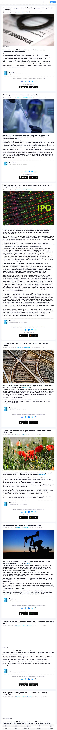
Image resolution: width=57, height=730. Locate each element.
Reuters (29, 563)
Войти (52, 2)
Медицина (25, 97)
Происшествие (26, 347)
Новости (18, 12)
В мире (30, 97)
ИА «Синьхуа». (43, 474)
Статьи (5, 728)
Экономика (29, 189)
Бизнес (24, 189)
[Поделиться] (22, 81)
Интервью (50, 728)
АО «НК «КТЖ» (26, 387)
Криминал (25, 12)
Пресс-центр (27, 728)
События (39, 728)
